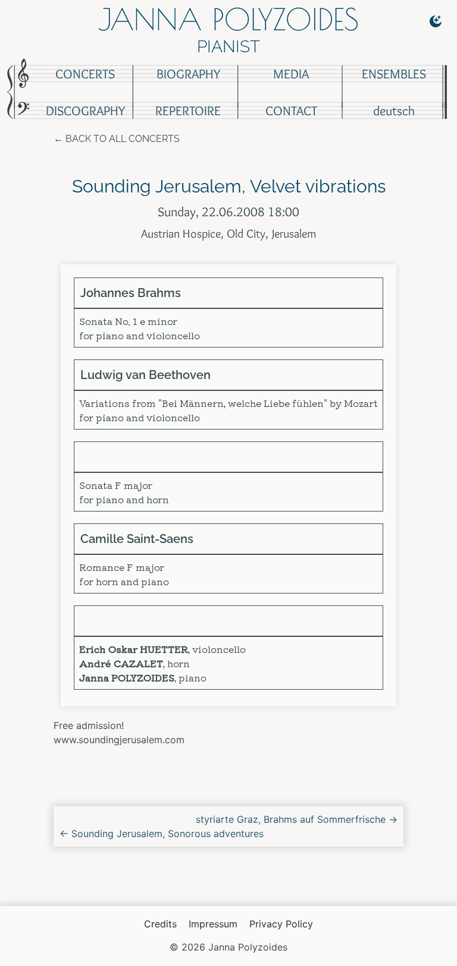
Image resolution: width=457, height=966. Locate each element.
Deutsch (394, 111)
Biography (188, 74)
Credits (160, 924)
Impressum (213, 924)
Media (291, 74)
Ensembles (394, 74)
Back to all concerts (122, 138)
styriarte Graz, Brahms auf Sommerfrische (296, 819)
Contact (291, 111)
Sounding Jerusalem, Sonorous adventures (162, 833)
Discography (85, 111)
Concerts (85, 74)
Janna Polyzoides (228, 19)
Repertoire (188, 111)
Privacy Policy (281, 924)
